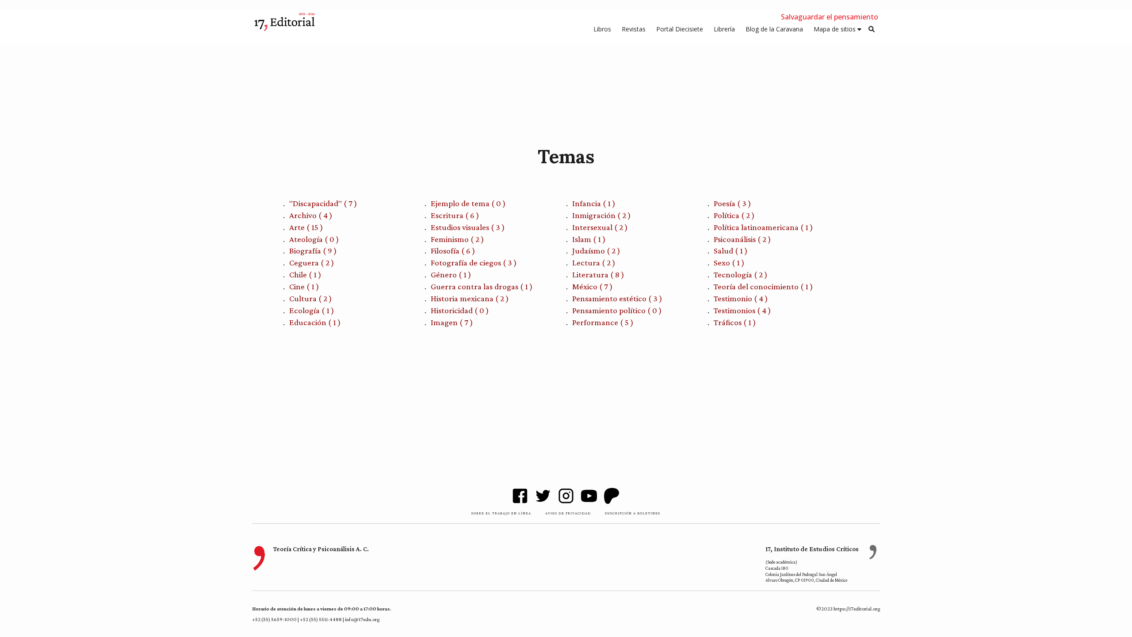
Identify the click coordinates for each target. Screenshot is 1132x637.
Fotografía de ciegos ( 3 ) (474, 262)
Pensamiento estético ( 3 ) (617, 298)
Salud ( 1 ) (731, 250)
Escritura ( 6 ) (455, 215)
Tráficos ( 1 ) (735, 322)
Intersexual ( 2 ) (600, 227)
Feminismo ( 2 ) (457, 239)
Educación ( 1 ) (315, 322)
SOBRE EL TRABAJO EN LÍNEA (501, 513)
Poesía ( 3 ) (732, 203)
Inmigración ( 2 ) (601, 215)
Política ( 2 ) (734, 215)
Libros (602, 29)
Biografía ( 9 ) (313, 250)
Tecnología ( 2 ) (741, 274)
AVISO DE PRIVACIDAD (568, 513)
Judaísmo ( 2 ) (596, 250)
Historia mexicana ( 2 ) (470, 298)
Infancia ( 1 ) (594, 203)
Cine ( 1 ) (304, 286)
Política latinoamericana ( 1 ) (763, 227)
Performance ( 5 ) (603, 322)
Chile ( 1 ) (305, 274)
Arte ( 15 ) (306, 227)
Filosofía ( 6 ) (453, 250)
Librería (724, 29)
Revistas (634, 29)
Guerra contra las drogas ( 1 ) (482, 286)
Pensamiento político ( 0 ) (617, 310)
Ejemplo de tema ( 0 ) (468, 203)
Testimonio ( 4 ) (741, 298)
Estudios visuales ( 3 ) (468, 227)
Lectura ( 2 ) (594, 262)
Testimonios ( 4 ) (742, 310)
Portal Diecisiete (679, 29)
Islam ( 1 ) (589, 239)
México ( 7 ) (592, 286)
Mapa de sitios (835, 29)
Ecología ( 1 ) (311, 310)
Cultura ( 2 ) (310, 298)
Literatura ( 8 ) (598, 274)
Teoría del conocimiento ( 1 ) (763, 286)
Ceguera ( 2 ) (311, 262)
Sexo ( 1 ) (729, 262)
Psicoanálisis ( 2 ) (742, 239)
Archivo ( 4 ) (311, 215)
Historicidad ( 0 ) (460, 310)
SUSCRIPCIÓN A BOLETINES (632, 513)
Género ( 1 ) (451, 274)
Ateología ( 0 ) (314, 239)
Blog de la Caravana (774, 29)
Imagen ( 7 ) (452, 322)
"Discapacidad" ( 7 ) (323, 203)
